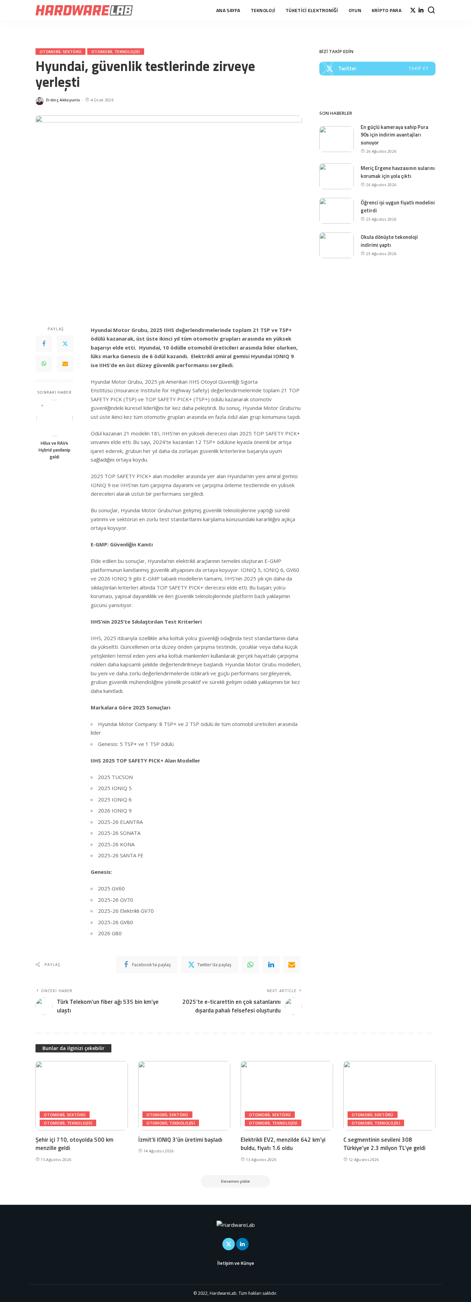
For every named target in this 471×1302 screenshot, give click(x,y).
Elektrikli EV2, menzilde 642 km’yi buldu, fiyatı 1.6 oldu (283, 1144)
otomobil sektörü (60, 51)
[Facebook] (44, 344)
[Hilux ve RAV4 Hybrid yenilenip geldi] (55, 418)
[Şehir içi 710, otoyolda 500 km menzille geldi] (82, 1095)
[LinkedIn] (421, 10)
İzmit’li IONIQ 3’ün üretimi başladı (180, 1139)
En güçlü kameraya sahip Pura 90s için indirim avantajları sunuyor (394, 135)
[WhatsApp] (44, 364)
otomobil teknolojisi (115, 51)
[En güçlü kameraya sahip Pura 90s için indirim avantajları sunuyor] (336, 139)
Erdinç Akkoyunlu (63, 99)
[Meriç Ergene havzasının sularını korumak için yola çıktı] (336, 176)
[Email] (65, 364)
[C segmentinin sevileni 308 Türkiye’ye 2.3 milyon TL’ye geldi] (389, 1095)
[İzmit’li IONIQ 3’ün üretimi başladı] (184, 1095)
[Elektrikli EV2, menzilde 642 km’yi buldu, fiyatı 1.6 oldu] (287, 1095)
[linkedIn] (271, 964)
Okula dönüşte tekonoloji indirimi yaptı (389, 241)
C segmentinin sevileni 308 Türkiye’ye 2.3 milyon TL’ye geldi (384, 1144)
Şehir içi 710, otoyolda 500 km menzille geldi (74, 1144)
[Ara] (431, 10)
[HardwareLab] (84, 10)
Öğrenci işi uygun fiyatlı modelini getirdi (398, 206)
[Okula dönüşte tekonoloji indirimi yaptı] (336, 245)
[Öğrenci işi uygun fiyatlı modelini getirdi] (336, 211)
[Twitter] (413, 10)
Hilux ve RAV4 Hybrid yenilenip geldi (54, 450)
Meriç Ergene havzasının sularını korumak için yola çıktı (398, 172)
